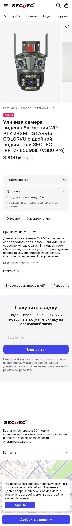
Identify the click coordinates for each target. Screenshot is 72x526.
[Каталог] (5, 5)
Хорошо (20, 505)
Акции (47, 16)
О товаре (13, 218)
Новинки (32, 16)
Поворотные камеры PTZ (36, 108)
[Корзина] (66, 5)
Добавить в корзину (36, 520)
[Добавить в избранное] (67, 26)
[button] (26, 285)
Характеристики (38, 218)
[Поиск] (58, 5)
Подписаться (36, 349)
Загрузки (62, 16)
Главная (8, 108)
